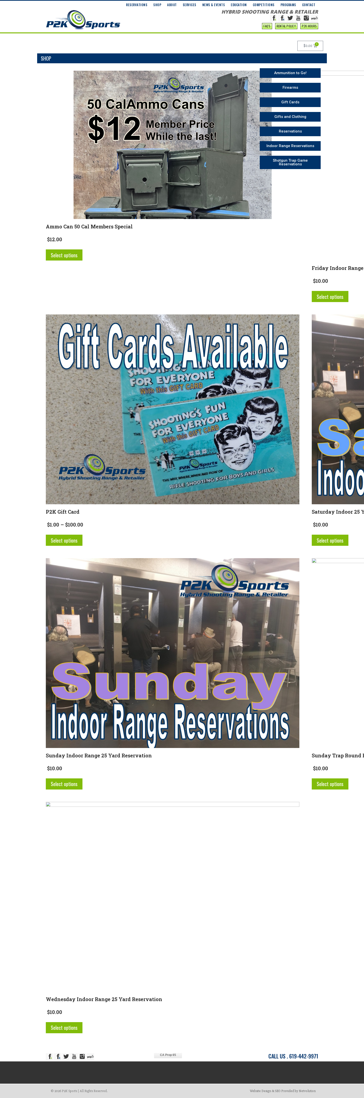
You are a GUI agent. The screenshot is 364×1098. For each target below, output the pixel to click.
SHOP (157, 4)
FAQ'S (266, 25)
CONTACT (308, 4)
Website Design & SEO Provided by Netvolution (283, 1091)
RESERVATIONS (136, 4)
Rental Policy (286, 25)
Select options (64, 255)
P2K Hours (309, 25)
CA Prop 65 (168, 1055)
